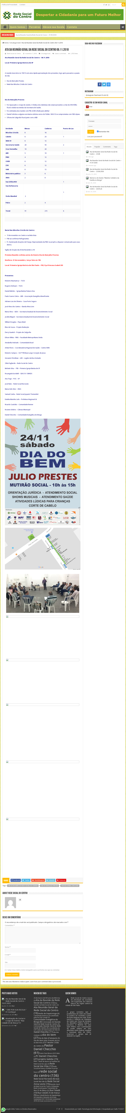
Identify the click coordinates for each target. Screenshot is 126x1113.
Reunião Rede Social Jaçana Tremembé (46, 1087)
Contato (22, 5)
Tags (115, 147)
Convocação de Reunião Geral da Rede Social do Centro (47, 1023)
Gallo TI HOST (119, 1109)
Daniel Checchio (43, 1032)
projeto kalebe (48, 1059)
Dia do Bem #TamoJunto (49, 1038)
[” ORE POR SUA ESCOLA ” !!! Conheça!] (3, 1010)
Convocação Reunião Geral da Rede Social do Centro (47, 1027)
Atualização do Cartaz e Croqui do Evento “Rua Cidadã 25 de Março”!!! (13, 1020)
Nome (7, 947)
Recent (89, 147)
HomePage (5, 26)
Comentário (10, 925)
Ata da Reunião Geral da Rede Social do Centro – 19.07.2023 (14, 1001)
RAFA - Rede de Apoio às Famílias (47, 1061)
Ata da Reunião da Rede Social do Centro (23, 886)
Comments (107, 147)
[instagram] (109, 4)
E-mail (7, 955)
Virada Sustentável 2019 (48, 1101)
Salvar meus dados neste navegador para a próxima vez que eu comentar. (33, 970)
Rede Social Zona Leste (46, 1082)
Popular (97, 147)
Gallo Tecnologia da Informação (89, 1109)
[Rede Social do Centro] (16, 15)
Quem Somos (17, 27)
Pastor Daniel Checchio (70, 886)
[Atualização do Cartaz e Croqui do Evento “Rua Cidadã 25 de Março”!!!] (3, 1018)
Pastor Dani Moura (46, 1053)
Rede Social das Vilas (44, 1064)
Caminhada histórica (42, 1016)
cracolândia (54, 1028)
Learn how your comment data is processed (45, 982)
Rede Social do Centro (14, 53)
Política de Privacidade (9, 5)
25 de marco (39, 998)
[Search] (123, 5)
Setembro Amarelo (44, 1097)
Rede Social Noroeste (44, 1079)
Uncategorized (15, 43)
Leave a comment (60, 53)
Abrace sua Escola (53, 27)
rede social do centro (46, 1073)
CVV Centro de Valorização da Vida (47, 1030)
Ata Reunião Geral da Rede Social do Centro (46, 1010)
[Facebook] (104, 4)
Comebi (46, 1017)
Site (6, 962)
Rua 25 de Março (41, 1090)
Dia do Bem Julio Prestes (49, 886)
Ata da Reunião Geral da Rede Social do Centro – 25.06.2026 (36, 35)
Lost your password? (94, 136)
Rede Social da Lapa (41, 1064)
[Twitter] (106, 4)
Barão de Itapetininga (48, 1013)
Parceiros (34, 27)
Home (6, 43)
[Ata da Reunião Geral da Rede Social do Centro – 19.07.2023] (3, 999)
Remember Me (104, 132)
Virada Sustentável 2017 (45, 1098)
